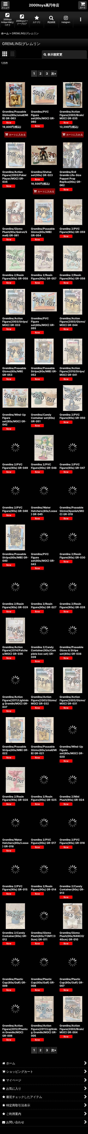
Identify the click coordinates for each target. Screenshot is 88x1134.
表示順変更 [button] (54, 54)
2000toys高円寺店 (44, 5)
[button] (5, 5)
